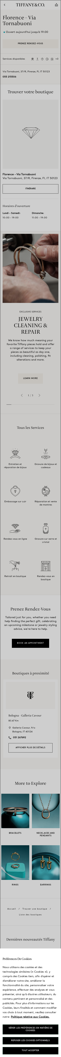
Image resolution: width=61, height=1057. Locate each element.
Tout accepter (30, 1051)
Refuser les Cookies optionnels (30, 1041)
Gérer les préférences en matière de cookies (31, 1029)
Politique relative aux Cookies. (30, 1017)
